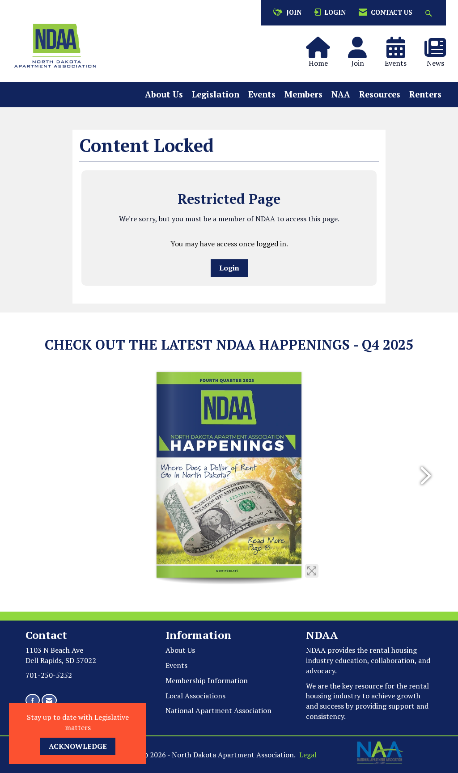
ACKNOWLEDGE (78, 746)
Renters (425, 94)
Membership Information (206, 680)
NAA (340, 94)
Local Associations (195, 696)
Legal (308, 755)
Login (229, 268)
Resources (379, 94)
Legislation (215, 94)
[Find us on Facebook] (32, 700)
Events (262, 94)
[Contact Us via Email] (49, 700)
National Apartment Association (218, 710)
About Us (164, 94)
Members (303, 94)
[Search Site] (429, 12)
